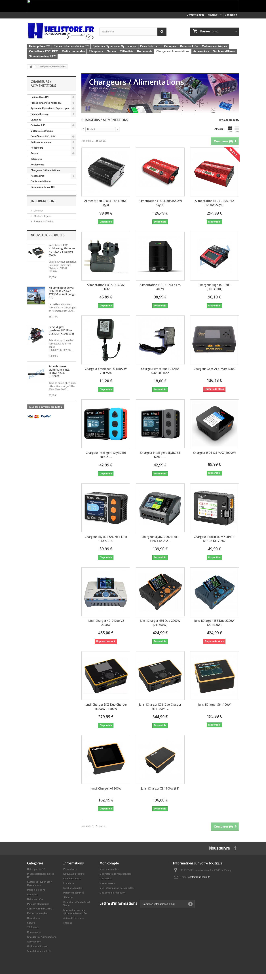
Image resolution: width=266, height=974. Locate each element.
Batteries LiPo (38, 125)
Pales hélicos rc (39, 114)
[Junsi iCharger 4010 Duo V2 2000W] (105, 591)
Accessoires (37, 176)
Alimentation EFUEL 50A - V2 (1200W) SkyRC (214, 203)
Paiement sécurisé (43, 221)
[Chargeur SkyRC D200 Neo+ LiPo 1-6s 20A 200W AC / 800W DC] (160, 508)
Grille (230, 131)
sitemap (67, 922)
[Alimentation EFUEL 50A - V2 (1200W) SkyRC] (214, 172)
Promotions (70, 869)
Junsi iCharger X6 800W (105, 788)
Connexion (231, 14)
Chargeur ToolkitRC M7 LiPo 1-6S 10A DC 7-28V (214, 539)
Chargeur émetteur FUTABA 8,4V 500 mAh (160, 371)
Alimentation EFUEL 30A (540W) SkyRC (160, 203)
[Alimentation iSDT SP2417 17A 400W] (160, 256)
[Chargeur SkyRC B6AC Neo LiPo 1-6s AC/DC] (105, 508)
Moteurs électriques (42, 131)
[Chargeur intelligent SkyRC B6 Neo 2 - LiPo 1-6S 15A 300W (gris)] (160, 423)
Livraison (38, 210)
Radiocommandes (41, 142)
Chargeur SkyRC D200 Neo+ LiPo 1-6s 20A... (160, 539)
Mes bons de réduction (112, 892)
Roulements (37, 164)
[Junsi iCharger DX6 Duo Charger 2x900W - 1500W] (105, 675)
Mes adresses (107, 883)
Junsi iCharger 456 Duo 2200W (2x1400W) (160, 623)
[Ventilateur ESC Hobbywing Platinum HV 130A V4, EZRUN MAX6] (36, 253)
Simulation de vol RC (42, 187)
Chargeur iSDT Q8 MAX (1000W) (214, 452)
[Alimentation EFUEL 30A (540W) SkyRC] (160, 172)
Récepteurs (37, 147)
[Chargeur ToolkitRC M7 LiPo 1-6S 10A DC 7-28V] (214, 508)
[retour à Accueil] (31, 67)
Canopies (36, 119)
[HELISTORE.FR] (60, 30)
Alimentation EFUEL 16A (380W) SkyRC (105, 203)
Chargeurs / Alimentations (45, 170)
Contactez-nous (195, 14)
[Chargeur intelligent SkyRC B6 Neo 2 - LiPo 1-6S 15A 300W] (105, 423)
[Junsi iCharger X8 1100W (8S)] (160, 759)
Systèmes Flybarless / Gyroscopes (50, 108)
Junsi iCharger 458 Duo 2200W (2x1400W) (214, 623)
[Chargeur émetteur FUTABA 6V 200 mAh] (105, 340)
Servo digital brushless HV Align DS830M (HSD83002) (61, 330)
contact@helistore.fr (199, 877)
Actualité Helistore (73, 918)
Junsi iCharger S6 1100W (214, 704)
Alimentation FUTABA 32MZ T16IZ (106, 287)
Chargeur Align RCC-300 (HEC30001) (214, 287)
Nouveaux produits (47, 235)
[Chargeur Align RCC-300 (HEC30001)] (214, 256)
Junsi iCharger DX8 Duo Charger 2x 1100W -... (160, 707)
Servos (34, 153)
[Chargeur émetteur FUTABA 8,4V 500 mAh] (160, 340)
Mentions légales (42, 216)
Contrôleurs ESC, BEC (43, 136)
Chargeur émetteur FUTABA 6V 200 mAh (106, 371)
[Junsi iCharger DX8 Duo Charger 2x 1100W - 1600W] (160, 675)
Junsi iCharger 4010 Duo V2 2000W (106, 623)
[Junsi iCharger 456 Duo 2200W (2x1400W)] (160, 591)
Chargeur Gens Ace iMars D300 (214, 369)
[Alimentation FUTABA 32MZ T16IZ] (105, 256)
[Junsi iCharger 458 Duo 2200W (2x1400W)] (214, 591)
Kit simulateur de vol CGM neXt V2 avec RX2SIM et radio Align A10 (62, 292)
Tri (82, 129)
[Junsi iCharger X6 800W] (105, 759)
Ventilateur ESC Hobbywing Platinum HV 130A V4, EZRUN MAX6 (62, 250)
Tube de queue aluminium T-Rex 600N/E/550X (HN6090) (59, 371)
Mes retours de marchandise (115, 874)
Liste (237, 131)
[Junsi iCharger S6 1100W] (214, 675)
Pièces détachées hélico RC (46, 102)
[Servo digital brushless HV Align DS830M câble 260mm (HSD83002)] (36, 335)
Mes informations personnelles (117, 888)
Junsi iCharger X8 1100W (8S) (160, 788)
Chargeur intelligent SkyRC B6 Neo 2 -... (106, 455)
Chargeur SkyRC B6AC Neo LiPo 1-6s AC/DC (106, 539)
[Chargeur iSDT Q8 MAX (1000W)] (214, 423)
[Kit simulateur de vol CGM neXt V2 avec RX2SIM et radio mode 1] (36, 295)
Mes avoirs (106, 878)
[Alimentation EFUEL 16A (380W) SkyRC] (105, 172)
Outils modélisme (40, 181)
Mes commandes (109, 869)
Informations (43, 201)
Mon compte (109, 863)
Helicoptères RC (39, 97)
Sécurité (68, 897)
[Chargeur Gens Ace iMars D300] (214, 340)
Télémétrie (36, 159)
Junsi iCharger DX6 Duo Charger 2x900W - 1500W (106, 707)
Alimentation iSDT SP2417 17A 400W (160, 287)
